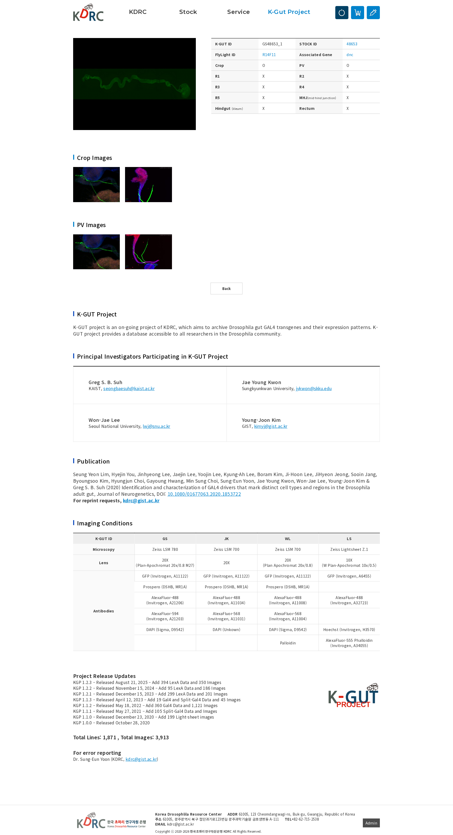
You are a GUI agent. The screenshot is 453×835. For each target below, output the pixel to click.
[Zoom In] (96, 184)
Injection (373, 12)
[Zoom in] (134, 83)
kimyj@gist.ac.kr (270, 426)
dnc (350, 54)
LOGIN (341, 12)
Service (238, 11)
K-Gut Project (289, 11)
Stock (188, 11)
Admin (371, 823)
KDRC (138, 11)
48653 (352, 43)
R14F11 (269, 54)
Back (226, 288)
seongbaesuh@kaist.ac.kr (128, 388)
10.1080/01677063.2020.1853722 (204, 494)
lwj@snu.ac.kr (156, 426)
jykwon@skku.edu (314, 388)
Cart (357, 12)
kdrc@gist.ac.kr (141, 500)
